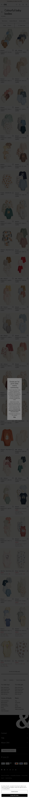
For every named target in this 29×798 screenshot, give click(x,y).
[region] (14, 790)
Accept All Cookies (14, 795)
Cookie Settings (14, 791)
